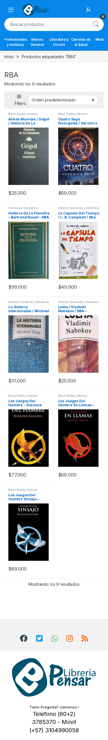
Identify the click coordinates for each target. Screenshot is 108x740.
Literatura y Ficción (59, 42)
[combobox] (46, 24)
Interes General (37, 42)
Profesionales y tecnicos (15, 42)
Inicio (9, 56)
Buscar (96, 24)
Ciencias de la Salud (81, 42)
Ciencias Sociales (22, 208)
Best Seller (16, 114)
